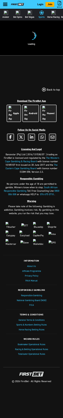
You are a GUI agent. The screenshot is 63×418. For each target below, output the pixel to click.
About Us (31, 266)
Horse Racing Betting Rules (31, 329)
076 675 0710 (47, 194)
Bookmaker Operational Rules (31, 344)
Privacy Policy (31, 275)
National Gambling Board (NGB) (31, 300)
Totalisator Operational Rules (31, 353)
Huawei (50, 113)
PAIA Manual (31, 280)
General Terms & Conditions (32, 320)
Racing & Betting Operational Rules (31, 349)
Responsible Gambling (31, 295)
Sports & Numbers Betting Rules (31, 324)
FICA (31, 305)
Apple (15, 113)
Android (32, 113)
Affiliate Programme (31, 271)
